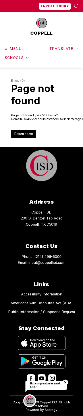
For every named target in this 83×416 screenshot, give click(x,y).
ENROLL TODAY (55, 6)
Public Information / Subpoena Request (41, 312)
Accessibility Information (41, 294)
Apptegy (51, 410)
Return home (23, 134)
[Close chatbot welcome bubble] (65, 382)
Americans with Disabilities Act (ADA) (41, 303)
